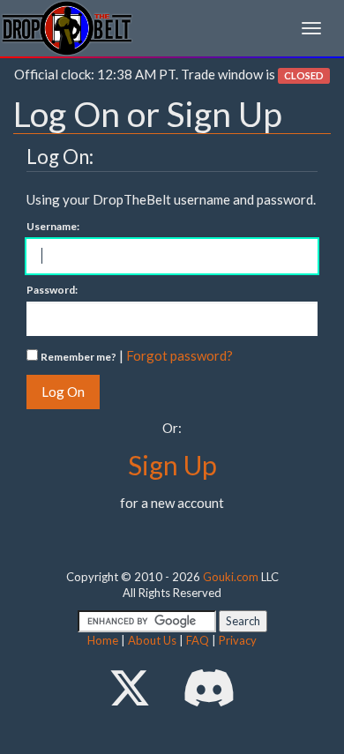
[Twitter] (129, 687)
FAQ (197, 640)
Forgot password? (179, 355)
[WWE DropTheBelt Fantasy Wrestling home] (67, 27)
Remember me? (78, 356)
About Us (152, 640)
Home (102, 640)
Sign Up (172, 465)
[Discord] (209, 687)
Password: (52, 289)
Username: (52, 226)
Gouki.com (230, 577)
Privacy (238, 640)
